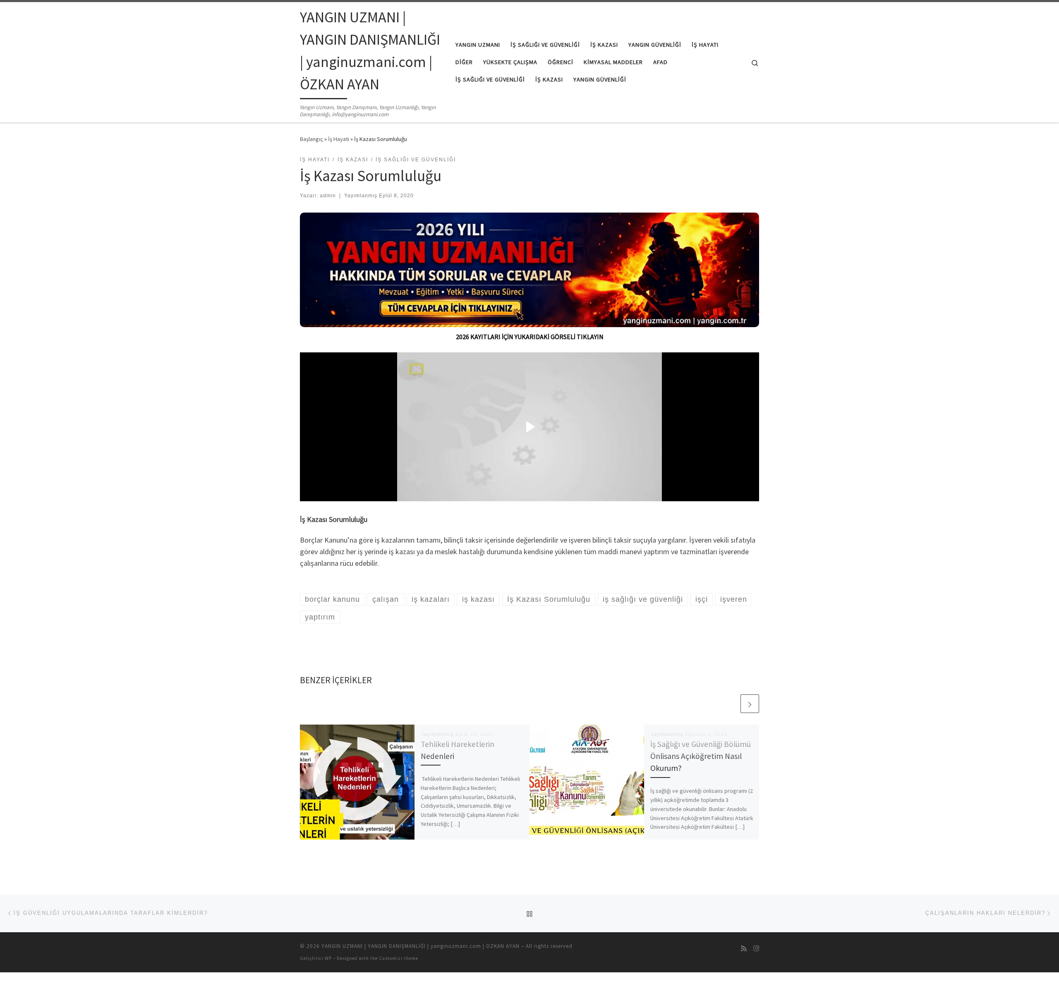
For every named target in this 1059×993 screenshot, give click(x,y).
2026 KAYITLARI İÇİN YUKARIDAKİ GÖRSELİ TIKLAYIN (530, 337)
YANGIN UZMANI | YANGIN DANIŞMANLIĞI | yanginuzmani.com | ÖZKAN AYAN (420, 946)
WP (328, 958)
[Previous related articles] (730, 703)
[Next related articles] (749, 703)
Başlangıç (311, 139)
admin (328, 196)
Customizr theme (398, 958)
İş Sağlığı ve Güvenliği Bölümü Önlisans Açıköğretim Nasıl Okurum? (700, 756)
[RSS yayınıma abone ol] (744, 948)
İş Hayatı (338, 139)
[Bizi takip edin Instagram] (756, 948)
